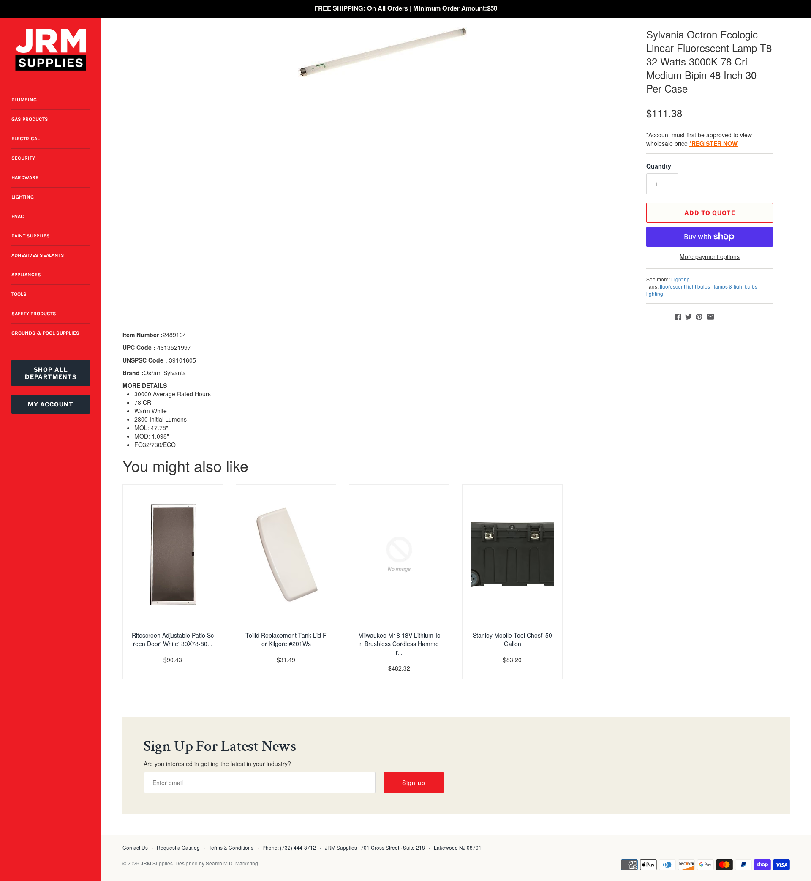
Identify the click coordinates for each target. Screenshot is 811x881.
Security (23, 158)
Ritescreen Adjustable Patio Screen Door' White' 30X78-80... (173, 639)
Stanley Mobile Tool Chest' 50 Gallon (512, 639)
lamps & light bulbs (735, 286)
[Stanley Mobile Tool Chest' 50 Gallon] (512, 554)
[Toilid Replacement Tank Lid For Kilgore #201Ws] (286, 554)
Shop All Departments (50, 373)
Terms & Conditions (231, 847)
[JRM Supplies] (50, 50)
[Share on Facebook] (678, 317)
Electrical (25, 139)
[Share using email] (710, 317)
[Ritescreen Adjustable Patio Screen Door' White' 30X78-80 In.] (172, 554)
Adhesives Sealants (37, 255)
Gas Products (29, 119)
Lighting (22, 197)
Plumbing (24, 100)
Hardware (24, 177)
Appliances (26, 275)
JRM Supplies (157, 863)
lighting (654, 293)
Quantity (658, 166)
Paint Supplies (30, 236)
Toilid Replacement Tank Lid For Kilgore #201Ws (286, 639)
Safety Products (33, 313)
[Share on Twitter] (688, 317)
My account (50, 404)
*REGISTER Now (713, 143)
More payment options (710, 257)
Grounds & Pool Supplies (45, 333)
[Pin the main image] (699, 317)
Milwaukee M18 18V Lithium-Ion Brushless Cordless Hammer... (399, 643)
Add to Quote (709, 212)
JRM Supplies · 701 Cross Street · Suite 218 (375, 847)
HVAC (17, 216)
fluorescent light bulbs (685, 286)
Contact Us (135, 847)
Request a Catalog (178, 847)
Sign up (413, 782)
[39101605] (382, 52)
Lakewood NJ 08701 (458, 847)
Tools (19, 294)
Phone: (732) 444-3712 (289, 847)
